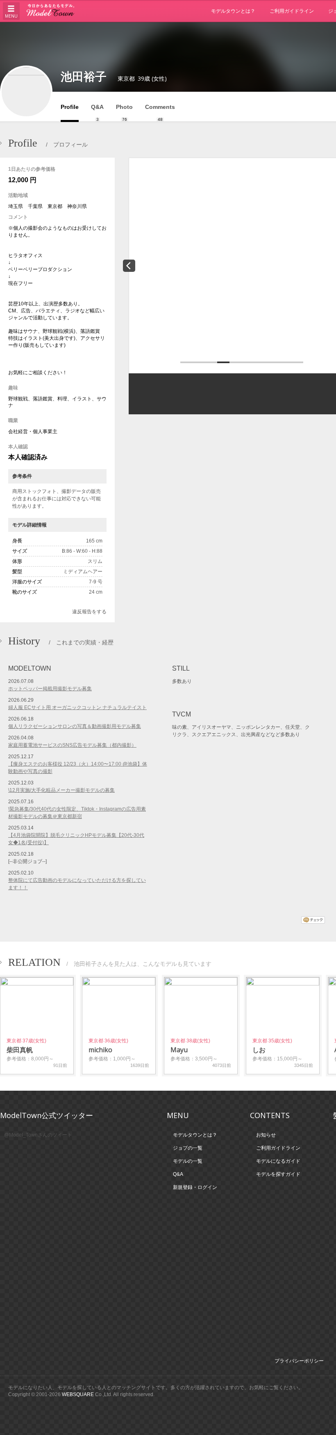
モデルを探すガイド (278, 1174)
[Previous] (129, 266)
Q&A (97, 113)
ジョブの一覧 (187, 1148)
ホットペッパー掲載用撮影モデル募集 (50, 689)
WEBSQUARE (78, 1394)
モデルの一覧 (187, 1161)
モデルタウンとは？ (233, 10)
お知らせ (266, 1135)
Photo (124, 113)
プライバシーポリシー (299, 1361)
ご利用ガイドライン (292, 10)
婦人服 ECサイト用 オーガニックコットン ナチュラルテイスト (77, 707)
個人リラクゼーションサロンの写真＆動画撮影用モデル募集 (74, 726)
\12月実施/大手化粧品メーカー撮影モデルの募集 (61, 790)
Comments (160, 113)
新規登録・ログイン (195, 1187)
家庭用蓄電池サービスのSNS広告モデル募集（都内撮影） (72, 745)
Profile (70, 107)
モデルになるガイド (278, 1161)
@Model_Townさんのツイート (38, 1135)
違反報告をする (89, 612)
